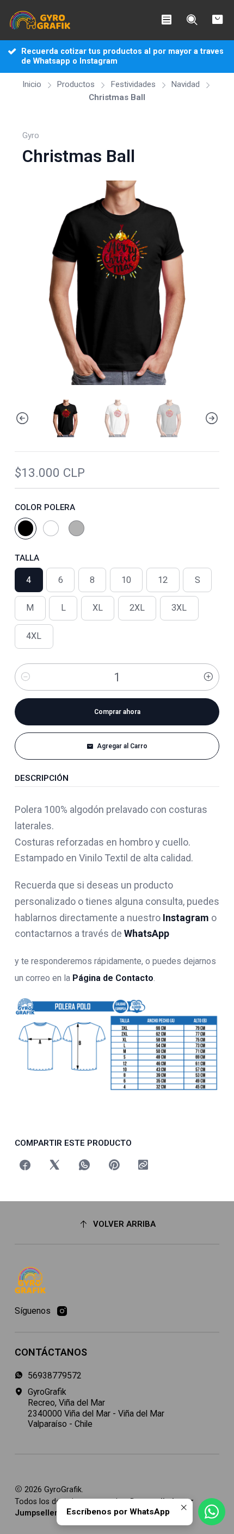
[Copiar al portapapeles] (143, 1166)
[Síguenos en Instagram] (62, 1311)
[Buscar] (192, 20)
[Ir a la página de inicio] (40, 20)
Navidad (185, 84)
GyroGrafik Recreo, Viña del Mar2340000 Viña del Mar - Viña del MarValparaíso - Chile (96, 1408)
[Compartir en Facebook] (25, 1166)
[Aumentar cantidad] (208, 677)
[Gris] (77, 528)
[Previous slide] (23, 418)
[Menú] (166, 20)
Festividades (133, 84)
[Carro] (217, 20)
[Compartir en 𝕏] (54, 1166)
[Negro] (25, 528)
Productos (76, 84)
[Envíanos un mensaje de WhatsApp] (211, 1511)
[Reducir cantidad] (25, 677)
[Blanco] (51, 528)
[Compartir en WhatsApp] (84, 1166)
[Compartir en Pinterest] (113, 1166)
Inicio (31, 84)
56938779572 (55, 1375)
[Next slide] (211, 418)
